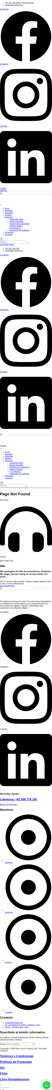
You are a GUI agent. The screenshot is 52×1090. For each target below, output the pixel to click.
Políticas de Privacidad (16, 1061)
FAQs (4, 1073)
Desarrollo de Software (19, 230)
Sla (2, 1067)
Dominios (9, 213)
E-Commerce (15, 228)
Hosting (8, 215)
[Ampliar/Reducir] (1, 1087)
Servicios (9, 217)
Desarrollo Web (16, 219)
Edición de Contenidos (19, 224)
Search (3, 1044)
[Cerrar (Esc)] (8, 1087)
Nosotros (9, 211)
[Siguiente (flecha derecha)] (3, 1089)
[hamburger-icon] (1, 448)
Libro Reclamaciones (14, 1079)
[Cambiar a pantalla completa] (3, 1087)
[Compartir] (6, 1087)
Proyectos (9, 232)
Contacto (9, 235)
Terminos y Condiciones (17, 1056)
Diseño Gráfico (16, 226)
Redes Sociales (16, 222)
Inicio (7, 208)
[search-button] (27, 242)
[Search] (34, 1044)
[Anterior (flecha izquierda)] (1, 1089)
